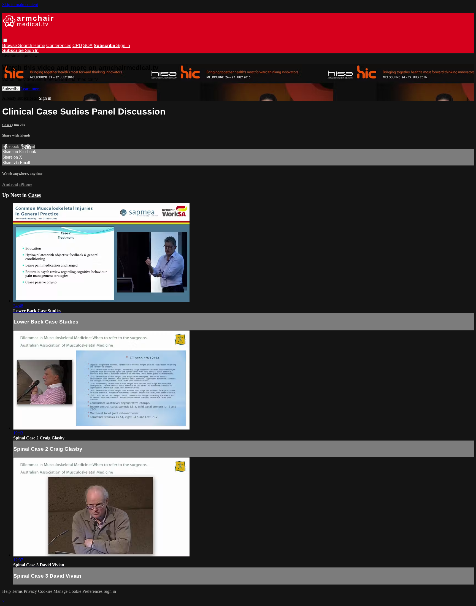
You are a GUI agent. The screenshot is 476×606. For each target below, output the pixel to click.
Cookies (45, 591)
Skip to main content (20, 4)
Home (39, 45)
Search (25, 45)
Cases (7, 125)
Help (7, 591)
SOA (88, 45)
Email (30, 146)
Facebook (11, 146)
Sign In (32, 50)
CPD (77, 45)
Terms (18, 591)
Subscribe (11, 88)
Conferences (58, 45)
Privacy (31, 591)
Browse (10, 45)
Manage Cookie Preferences (78, 591)
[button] (5, 40)
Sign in (123, 45)
